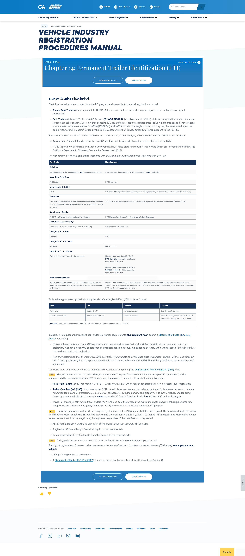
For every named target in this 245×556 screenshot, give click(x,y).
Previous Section (109, 80)
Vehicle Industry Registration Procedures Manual (66, 26)
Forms (152, 529)
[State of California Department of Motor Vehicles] (55, 7)
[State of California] (41, 7)
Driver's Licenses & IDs (83, 18)
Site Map (129, 529)
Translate (142, 7)
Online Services (124, 7)
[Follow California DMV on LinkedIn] (77, 536)
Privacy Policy (85, 529)
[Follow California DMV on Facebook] (40, 536)
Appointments (147, 18)
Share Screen (163, 529)
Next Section (138, 80)
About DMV (72, 529)
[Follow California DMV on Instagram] (68, 536)
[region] (122, 225)
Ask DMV (227, 552)
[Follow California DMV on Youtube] (59, 536)
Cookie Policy (100, 529)
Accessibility (141, 529)
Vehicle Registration (48, 18)
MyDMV (157, 7)
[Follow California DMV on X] (50, 536)
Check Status (197, 18)
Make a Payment (117, 18)
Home (44, 26)
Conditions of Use (115, 529)
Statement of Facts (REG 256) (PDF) (74, 460)
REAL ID (107, 7)
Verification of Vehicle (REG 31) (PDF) (154, 369)
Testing (172, 18)
